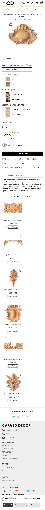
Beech (14, 79)
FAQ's (4, 470)
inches (22, 65)
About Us (6, 445)
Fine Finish (15, 99)
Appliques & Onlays (10, 9)
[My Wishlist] (37, 3)
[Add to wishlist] (20, 202)
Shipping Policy (8, 449)
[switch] (27, 65)
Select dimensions (17, 65)
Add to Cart (22, 154)
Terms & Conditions (10, 458)
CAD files (5, 477)
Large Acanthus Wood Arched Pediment (18, 255)
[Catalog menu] (4, 3)
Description (8, 175)
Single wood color (20, 115)
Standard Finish (18, 94)
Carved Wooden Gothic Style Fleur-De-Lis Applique (22, 394)
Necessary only (21, 505)
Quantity (6, 135)
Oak (13, 84)
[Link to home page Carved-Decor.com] (22, 426)
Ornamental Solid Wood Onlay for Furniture (19, 220)
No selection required (21, 109)
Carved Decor (9, 3)
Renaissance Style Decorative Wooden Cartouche (21, 324)
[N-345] (22, 36)
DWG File (19, 175)
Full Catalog (7, 467)
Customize (35, 505)
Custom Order (8, 480)
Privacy (5, 455)
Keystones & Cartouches (27, 9)
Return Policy (7, 452)
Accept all (8, 505)
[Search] (32, 3)
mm (30, 65)
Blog (4, 474)
